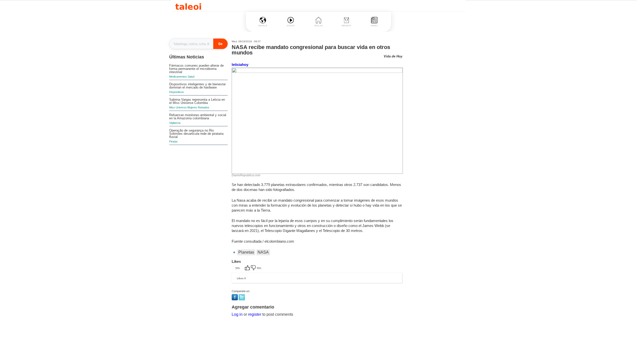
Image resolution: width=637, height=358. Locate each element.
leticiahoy (240, 64)
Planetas (246, 252)
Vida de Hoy (393, 56)
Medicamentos (178, 76)
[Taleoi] (188, 6)
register (254, 314)
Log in (237, 314)
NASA (263, 252)
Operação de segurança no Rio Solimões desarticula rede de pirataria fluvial (196, 134)
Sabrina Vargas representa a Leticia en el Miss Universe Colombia (197, 101)
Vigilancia (174, 122)
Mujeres (192, 107)
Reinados (203, 107)
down (254, 268)
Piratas (173, 141)
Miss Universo (178, 107)
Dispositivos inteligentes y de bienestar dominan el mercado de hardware (197, 85)
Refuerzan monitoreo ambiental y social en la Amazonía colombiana (197, 116)
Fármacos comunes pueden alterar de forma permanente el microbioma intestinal (196, 69)
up (248, 268)
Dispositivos (176, 91)
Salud (191, 76)
